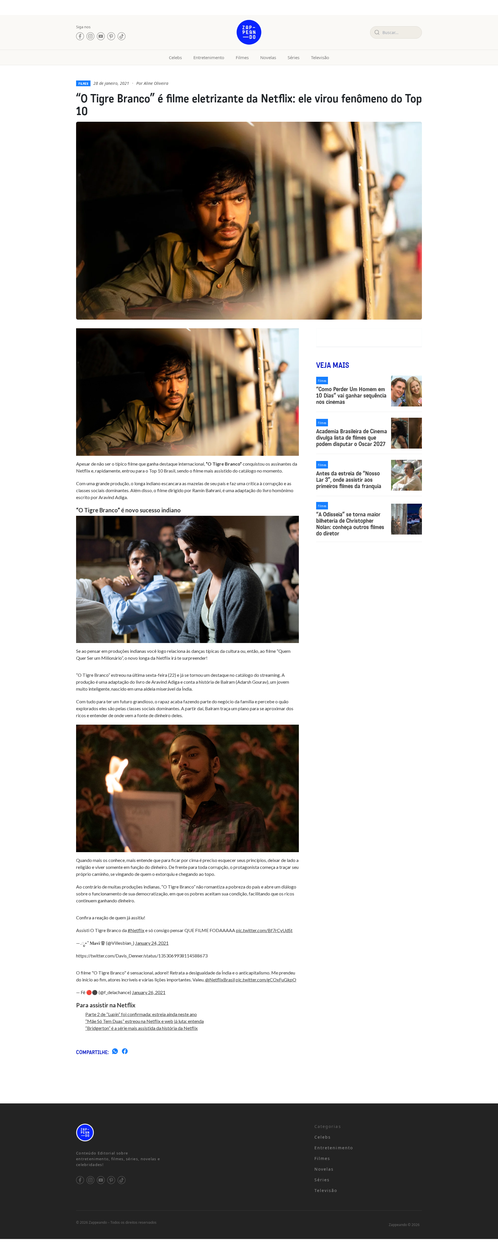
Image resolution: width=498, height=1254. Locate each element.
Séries (293, 57)
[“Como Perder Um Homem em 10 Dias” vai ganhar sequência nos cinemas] (406, 391)
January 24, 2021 (152, 943)
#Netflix (136, 930)
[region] (75, 1208)
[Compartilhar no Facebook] (124, 1052)
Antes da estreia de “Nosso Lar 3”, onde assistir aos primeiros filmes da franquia (348, 479)
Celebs (175, 57)
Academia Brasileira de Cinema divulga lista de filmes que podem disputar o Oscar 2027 (351, 437)
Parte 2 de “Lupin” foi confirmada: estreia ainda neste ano (141, 1014)
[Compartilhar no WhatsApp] (115, 1052)
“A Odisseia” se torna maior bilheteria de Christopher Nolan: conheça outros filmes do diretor (350, 524)
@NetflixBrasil (220, 979)
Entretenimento (208, 57)
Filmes (242, 57)
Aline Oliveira (156, 83)
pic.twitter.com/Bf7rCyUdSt (264, 930)
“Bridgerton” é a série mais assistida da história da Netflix (141, 1028)
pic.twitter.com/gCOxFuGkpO (266, 979)
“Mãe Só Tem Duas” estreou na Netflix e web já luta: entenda (144, 1021)
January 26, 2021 (148, 992)
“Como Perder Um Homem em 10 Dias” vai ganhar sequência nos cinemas (351, 395)
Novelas (268, 57)
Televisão (320, 57)
